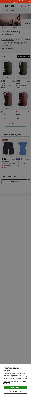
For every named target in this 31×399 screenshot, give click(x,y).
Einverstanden (15, 387)
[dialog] (15, 381)
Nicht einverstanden (15, 392)
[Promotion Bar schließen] (29, 2)
